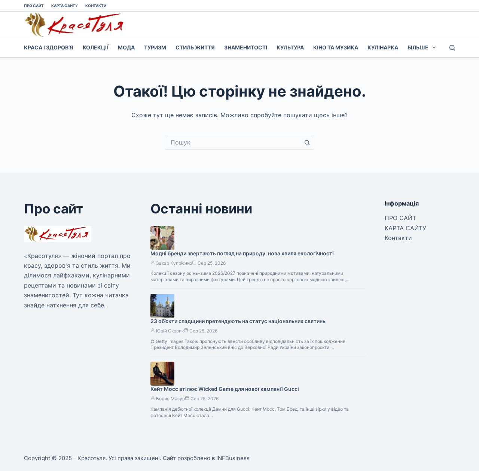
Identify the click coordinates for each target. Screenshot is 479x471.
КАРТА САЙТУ (64, 5)
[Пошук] (452, 48)
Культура (290, 47)
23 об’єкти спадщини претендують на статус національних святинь (238, 321)
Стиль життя (195, 47)
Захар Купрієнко (174, 263)
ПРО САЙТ (34, 5)
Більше (418, 47)
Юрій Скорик (170, 331)
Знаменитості (245, 47)
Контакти (95, 5)
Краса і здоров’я (48, 47)
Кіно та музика (335, 47)
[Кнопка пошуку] (307, 142)
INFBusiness (233, 458)
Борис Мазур (170, 398)
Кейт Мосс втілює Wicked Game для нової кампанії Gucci (224, 389)
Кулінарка (382, 47)
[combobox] (232, 142)
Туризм (155, 47)
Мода (126, 47)
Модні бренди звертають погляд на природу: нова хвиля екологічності (242, 253)
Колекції (96, 47)
